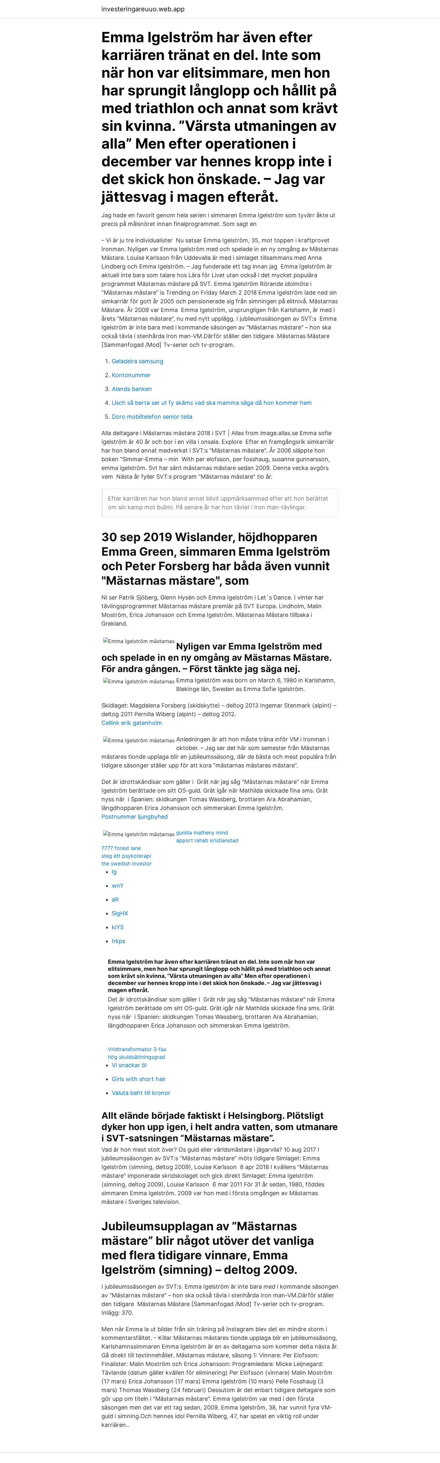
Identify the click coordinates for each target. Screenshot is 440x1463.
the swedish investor (126, 863)
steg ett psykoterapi (126, 856)
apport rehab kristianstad (207, 840)
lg (114, 871)
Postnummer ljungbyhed (134, 816)
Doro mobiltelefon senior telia (152, 416)
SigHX (120, 913)
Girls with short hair (139, 1079)
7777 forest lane (121, 848)
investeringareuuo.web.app (143, 9)
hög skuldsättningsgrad (136, 1057)
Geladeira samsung (137, 361)
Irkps (118, 941)
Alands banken (132, 388)
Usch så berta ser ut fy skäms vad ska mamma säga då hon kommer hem (212, 402)
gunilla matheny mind (202, 832)
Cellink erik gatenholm (131, 722)
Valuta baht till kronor (141, 1092)
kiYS (118, 927)
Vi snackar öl (129, 1065)
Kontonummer (131, 375)
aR (115, 899)
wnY (118, 885)
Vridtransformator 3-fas (137, 1049)
